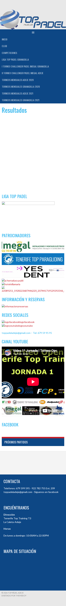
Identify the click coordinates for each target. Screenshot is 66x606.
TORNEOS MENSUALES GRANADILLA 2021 (20, 100)
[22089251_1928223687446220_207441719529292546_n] (33, 290)
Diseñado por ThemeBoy (13, 595)
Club (4, 46)
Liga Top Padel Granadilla (15, 59)
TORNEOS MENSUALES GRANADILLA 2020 (21, 86)
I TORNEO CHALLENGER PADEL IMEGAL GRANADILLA (25, 66)
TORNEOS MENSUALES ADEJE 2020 (18, 80)
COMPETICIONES (9, 53)
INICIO (4, 39)
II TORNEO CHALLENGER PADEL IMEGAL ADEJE (22, 73)
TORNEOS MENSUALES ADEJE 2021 (17, 93)
